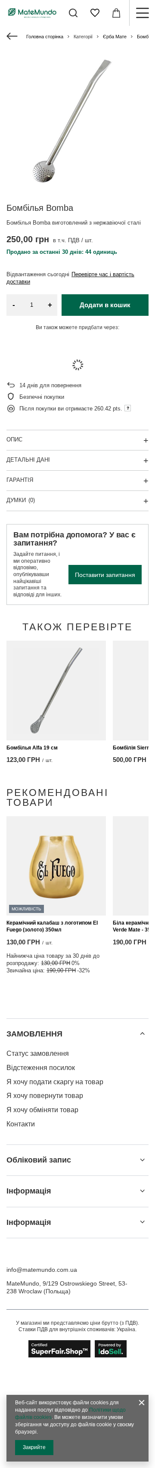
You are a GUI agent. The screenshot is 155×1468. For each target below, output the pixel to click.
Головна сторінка (44, 36)
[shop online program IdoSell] (77, 1348)
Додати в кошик (105, 304)
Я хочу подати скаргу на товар (54, 1082)
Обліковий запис (38, 1160)
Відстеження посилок (40, 1067)
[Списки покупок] (94, 13)
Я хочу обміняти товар (42, 1109)
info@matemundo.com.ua (41, 1269)
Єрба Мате (115, 36)
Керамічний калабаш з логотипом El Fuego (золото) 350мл (52, 926)
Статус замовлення (37, 1053)
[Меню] (142, 13)
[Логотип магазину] (32, 13)
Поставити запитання (105, 574)
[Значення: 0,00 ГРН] (116, 13)
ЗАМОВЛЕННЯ (34, 1034)
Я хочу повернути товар (44, 1095)
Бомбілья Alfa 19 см (32, 748)
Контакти (20, 1124)
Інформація (28, 1191)
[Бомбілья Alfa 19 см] (56, 690)
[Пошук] (73, 13)
